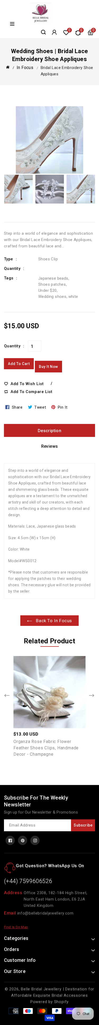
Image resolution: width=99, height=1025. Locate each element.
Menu (11, 24)
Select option (61, 689)
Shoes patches (52, 284)
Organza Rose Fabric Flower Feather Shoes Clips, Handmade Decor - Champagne (46, 748)
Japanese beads (53, 278)
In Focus (25, 67)
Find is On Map (16, 927)
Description (49, 430)
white (73, 296)
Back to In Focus (53, 620)
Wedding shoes (52, 296)
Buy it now (48, 366)
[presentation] (7, 190)
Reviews (49, 446)
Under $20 (47, 290)
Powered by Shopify (49, 1001)
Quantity (12, 346)
